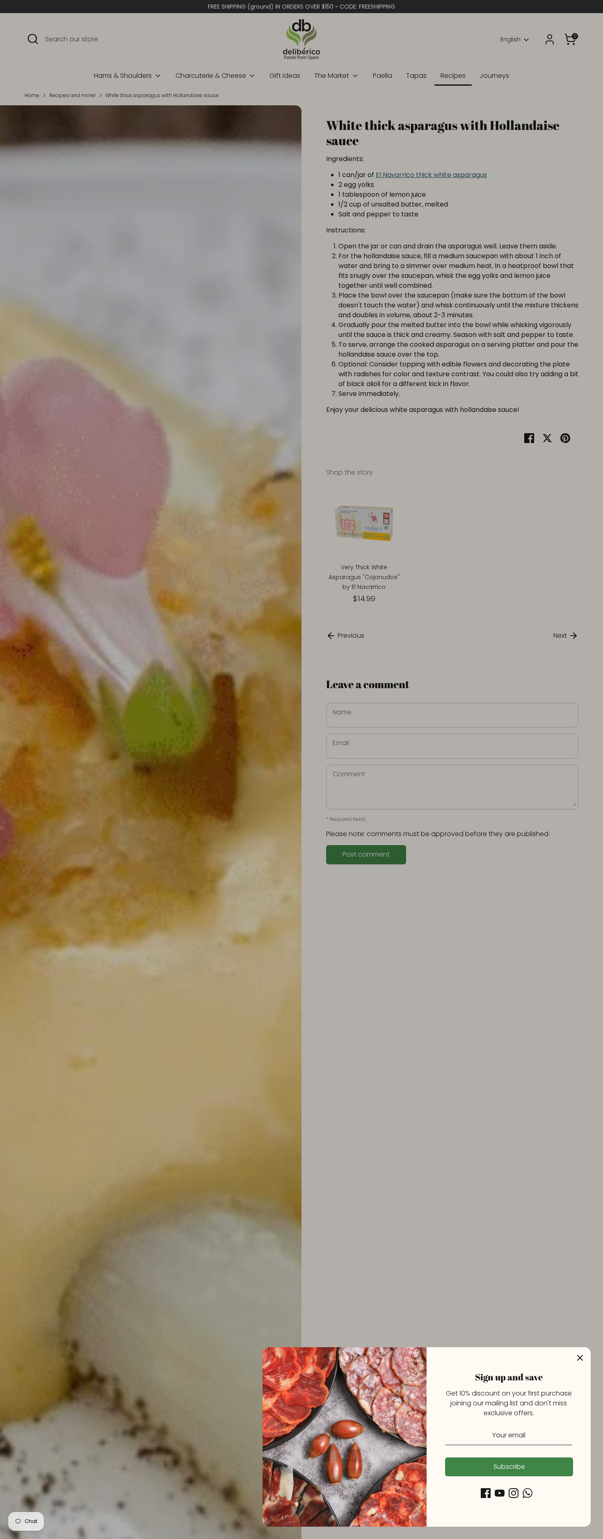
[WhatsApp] (527, 1493)
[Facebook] (486, 1493)
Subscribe (509, 1466)
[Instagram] (513, 1493)
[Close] (580, 1358)
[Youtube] (500, 1493)
